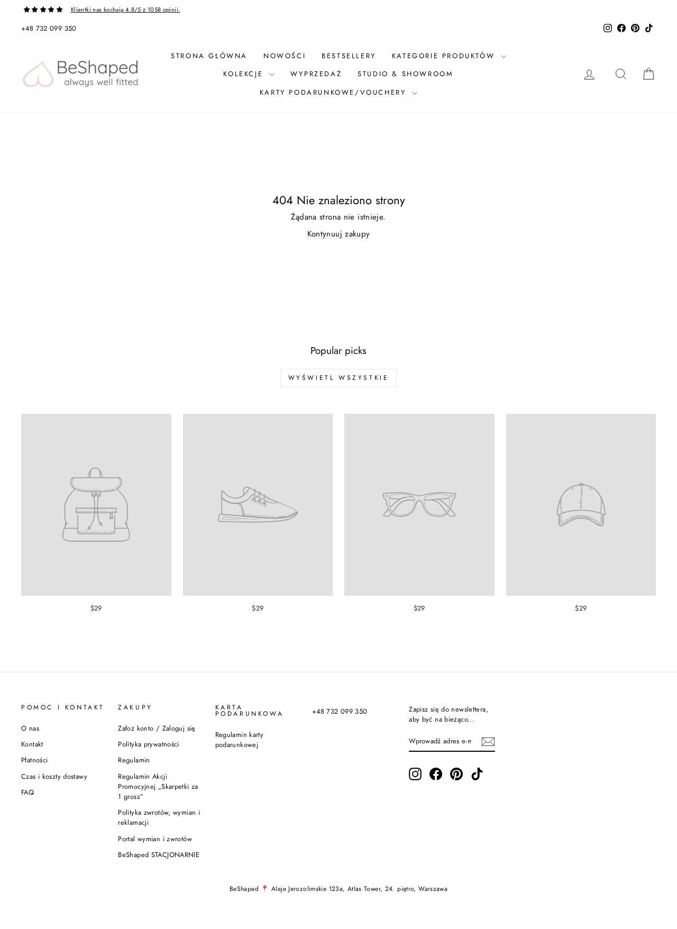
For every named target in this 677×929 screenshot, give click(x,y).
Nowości (284, 56)
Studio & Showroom (405, 74)
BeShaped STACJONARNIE (158, 855)
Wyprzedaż (316, 74)
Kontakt (32, 744)
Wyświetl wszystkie (338, 377)
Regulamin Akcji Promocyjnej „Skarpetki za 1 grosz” (158, 786)
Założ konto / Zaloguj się (156, 728)
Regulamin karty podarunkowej (239, 740)
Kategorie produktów (445, 56)
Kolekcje (244, 74)
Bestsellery (349, 56)
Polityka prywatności (148, 744)
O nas (30, 728)
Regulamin (134, 760)
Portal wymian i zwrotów (155, 839)
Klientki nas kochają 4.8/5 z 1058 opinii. (125, 9)
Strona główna (209, 56)
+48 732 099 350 (49, 28)
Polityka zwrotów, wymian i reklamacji (159, 817)
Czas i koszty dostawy (54, 776)
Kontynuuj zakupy (338, 234)
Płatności (34, 760)
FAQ (27, 792)
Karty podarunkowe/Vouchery (334, 92)
